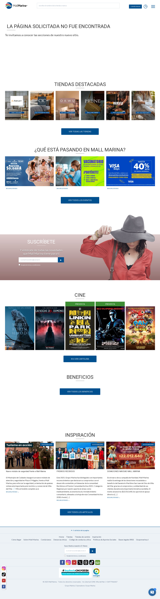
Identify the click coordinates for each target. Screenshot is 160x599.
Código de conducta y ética (80, 539)
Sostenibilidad (47, 444)
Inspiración (96, 537)
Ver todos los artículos (80, 512)
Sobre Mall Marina (31, 539)
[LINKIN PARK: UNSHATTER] (80, 328)
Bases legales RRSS (126, 539)
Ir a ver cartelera (80, 359)
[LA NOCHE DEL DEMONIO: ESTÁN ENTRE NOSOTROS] (50, 328)
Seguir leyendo (11, 188)
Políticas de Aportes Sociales (104, 539)
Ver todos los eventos (80, 200)
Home (61, 537)
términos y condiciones (33, 265)
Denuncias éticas (60, 539)
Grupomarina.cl (142, 539)
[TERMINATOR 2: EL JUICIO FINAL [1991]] (110, 328)
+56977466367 (111, 582)
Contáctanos (46, 539)
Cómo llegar (16, 539)
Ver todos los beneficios (80, 391)
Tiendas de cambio (82, 537)
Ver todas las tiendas (80, 131)
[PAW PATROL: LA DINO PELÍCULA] (140, 328)
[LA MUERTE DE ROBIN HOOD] (19, 328)
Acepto (30, 265)
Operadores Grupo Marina (85, 586)
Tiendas (69, 537)
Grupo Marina (70, 586)
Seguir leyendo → (12, 492)
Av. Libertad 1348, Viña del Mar (93, 582)
